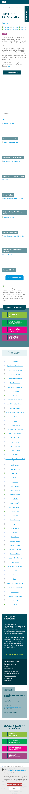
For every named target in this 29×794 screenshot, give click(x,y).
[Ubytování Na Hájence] (14, 588)
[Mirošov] (14, 516)
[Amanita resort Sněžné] (14, 400)
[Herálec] (14, 455)
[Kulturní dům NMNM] (14, 507)
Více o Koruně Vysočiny (14, 654)
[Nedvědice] (14, 362)
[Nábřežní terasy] (14, 520)
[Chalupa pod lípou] (14, 469)
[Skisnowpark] (14, 562)
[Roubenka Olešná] (14, 554)
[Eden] (14, 421)
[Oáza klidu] (14, 533)
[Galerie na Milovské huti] (14, 433)
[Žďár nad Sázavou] (14, 374)
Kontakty (8, 680)
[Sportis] (14, 571)
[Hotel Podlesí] (14, 442)
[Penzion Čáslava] (14, 541)
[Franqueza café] (14, 425)
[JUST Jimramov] (14, 486)
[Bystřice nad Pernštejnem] (14, 366)
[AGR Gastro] (14, 391)
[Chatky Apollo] (14, 473)
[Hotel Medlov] (14, 528)
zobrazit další (16, 278)
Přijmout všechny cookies (14, 784)
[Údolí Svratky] (14, 592)
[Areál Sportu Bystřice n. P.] (14, 404)
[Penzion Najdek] (14, 545)
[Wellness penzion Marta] (14, 596)
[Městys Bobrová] (14, 408)
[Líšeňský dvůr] (14, 512)
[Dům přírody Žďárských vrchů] (14, 412)
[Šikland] (14, 579)
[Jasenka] (14, 478)
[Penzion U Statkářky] (14, 550)
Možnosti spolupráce (11, 671)
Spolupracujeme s (10, 664)
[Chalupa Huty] (14, 465)
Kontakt (6, 113)
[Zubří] (14, 604)
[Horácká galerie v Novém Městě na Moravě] (14, 460)
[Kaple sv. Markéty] (14, 490)
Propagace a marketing (12, 673)
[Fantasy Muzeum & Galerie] (14, 429)
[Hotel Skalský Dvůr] (14, 446)
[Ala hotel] (14, 395)
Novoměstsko (15, 749)
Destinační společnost (12, 662)
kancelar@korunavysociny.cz (12, 707)
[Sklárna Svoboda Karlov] (14, 566)
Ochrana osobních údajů (11, 712)
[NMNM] (14, 524)
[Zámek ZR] (14, 600)
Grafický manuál (10, 676)
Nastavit (14, 788)
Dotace (7, 666)
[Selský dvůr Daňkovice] (14, 558)
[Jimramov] (14, 482)
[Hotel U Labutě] (14, 450)
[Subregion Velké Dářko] (14, 387)
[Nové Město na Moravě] (14, 370)
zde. (9, 67)
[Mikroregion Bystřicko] (14, 379)
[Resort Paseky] (14, 537)
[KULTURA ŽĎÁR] (14, 503)
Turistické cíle (6, 7)
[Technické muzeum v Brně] (14, 583)
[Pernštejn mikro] (14, 383)
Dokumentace (9, 669)
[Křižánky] (14, 499)
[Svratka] (14, 575)
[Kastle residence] (14, 495)
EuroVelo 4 (8, 678)
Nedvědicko (14, 741)
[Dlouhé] (14, 417)
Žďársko (4, 33)
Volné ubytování (13, 73)
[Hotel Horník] (14, 438)
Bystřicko (13, 734)
